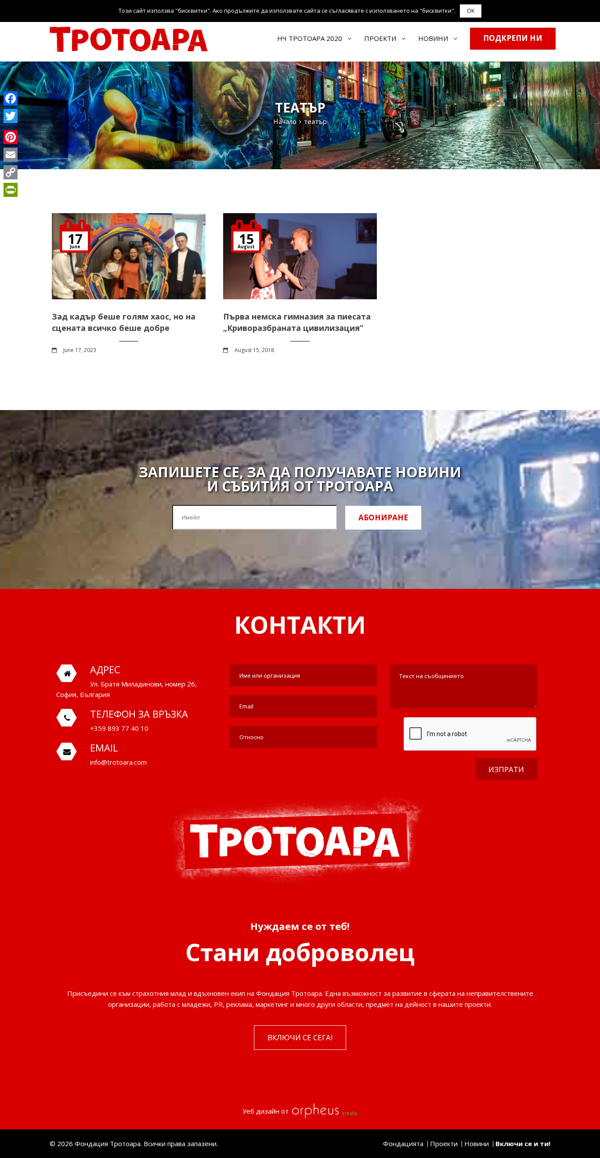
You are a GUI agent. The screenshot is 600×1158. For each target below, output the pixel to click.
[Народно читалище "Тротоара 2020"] (129, 39)
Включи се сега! (300, 1037)
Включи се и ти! (522, 1143)
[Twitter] (10, 116)
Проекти (380, 38)
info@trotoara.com (118, 762)
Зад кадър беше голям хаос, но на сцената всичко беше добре (123, 322)
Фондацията (403, 1143)
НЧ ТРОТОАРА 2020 (309, 38)
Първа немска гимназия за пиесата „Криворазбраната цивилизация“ (297, 322)
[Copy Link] (10, 172)
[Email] (10, 154)
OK (470, 11)
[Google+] (10, 126)
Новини (433, 38)
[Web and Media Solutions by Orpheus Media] (324, 1111)
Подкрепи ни (512, 38)
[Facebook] (10, 98)
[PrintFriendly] (10, 190)
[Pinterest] (10, 137)
